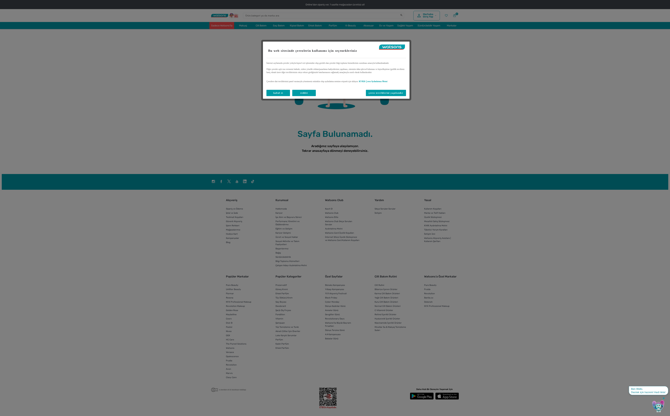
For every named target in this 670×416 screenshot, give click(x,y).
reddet (304, 93)
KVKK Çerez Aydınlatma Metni (373, 81)
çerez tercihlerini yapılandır (386, 93)
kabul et (278, 93)
